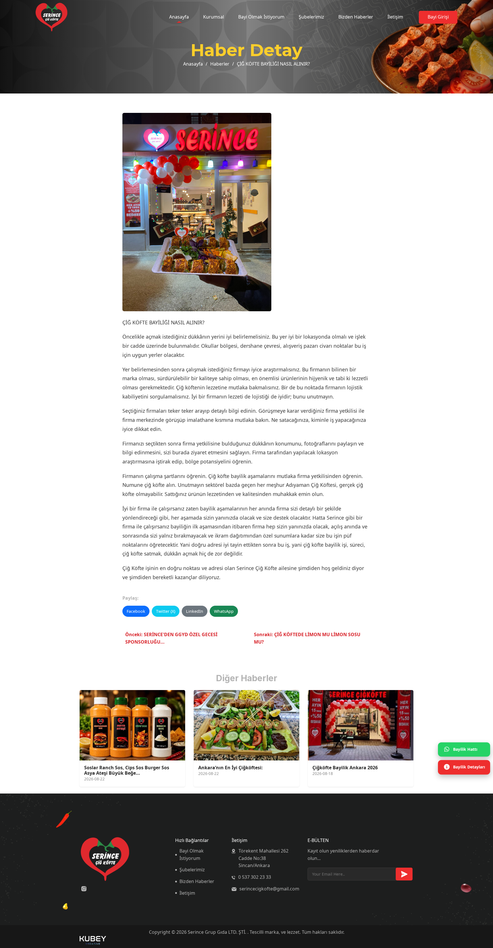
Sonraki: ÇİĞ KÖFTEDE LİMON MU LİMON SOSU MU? (307, 638)
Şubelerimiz (311, 17)
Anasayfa (179, 17)
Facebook (136, 611)
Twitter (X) (165, 611)
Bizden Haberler (355, 17)
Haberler (219, 64)
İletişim (395, 17)
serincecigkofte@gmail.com (268, 889)
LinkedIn (194, 611)
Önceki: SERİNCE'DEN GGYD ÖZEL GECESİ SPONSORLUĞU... (171, 638)
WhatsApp (224, 611)
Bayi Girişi (438, 17)
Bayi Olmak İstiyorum (261, 17)
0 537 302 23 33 (254, 877)
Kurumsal (213, 17)
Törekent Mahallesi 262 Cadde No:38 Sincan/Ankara (263, 858)
